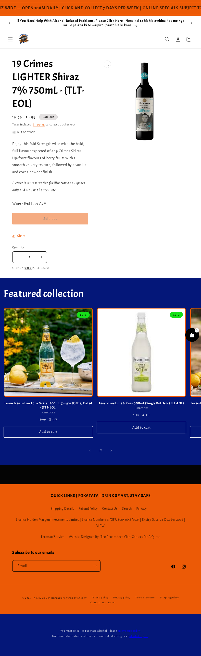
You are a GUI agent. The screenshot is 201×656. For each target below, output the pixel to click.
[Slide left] (89, 450)
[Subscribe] (94, 566)
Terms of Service (52, 537)
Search (127, 508)
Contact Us (109, 508)
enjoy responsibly (129, 630)
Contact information (102, 602)
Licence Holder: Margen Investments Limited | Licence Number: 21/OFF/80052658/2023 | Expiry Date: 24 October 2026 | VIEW (100, 523)
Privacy (141, 508)
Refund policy (100, 597)
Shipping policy (169, 597)
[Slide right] (111, 450)
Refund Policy (88, 508)
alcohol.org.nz (138, 636)
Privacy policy (121, 597)
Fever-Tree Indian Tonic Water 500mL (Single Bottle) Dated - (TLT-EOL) (48, 405)
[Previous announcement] (9, 23)
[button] (10, 39)
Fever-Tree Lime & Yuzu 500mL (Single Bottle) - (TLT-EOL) (141, 403)
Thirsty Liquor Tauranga (47, 597)
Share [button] (21, 236)
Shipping (39, 124)
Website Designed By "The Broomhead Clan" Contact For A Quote (114, 537)
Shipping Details (62, 508)
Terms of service (145, 597)
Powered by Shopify (75, 597)
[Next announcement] (191, 23)
